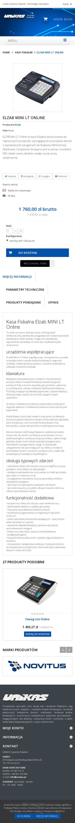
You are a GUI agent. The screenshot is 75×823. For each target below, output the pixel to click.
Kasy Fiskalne (24, 52)
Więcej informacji (47, 816)
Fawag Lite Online (37, 619)
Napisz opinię (10, 184)
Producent (8, 124)
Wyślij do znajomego (19, 190)
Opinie (53, 302)
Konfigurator (14, 236)
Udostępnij (28, 176)
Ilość (9, 225)
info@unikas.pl (18, 777)
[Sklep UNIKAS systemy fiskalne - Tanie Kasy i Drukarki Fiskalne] (19, 16)
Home (6, 52)
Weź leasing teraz (35, 263)
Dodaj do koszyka (38, 634)
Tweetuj (11, 176)
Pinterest (62, 176)
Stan (5, 130)
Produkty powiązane (23, 302)
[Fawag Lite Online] (37, 590)
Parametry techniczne (25, 290)
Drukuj (11, 195)
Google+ (45, 176)
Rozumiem (23, 816)
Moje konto (13, 728)
